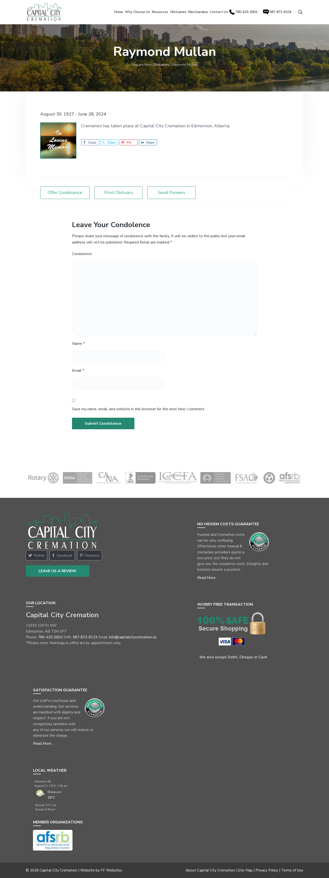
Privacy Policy (267, 870)
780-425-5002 (50, 637)
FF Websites (111, 870)
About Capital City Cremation (210, 870)
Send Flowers (171, 192)
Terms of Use (292, 870)
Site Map (245, 870)
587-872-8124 (85, 637)
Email (78, 370)
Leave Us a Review (57, 571)
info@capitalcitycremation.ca (132, 637)
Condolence (82, 253)
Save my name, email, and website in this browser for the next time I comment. (138, 409)
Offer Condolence (65, 192)
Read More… (207, 577)
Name (78, 343)
